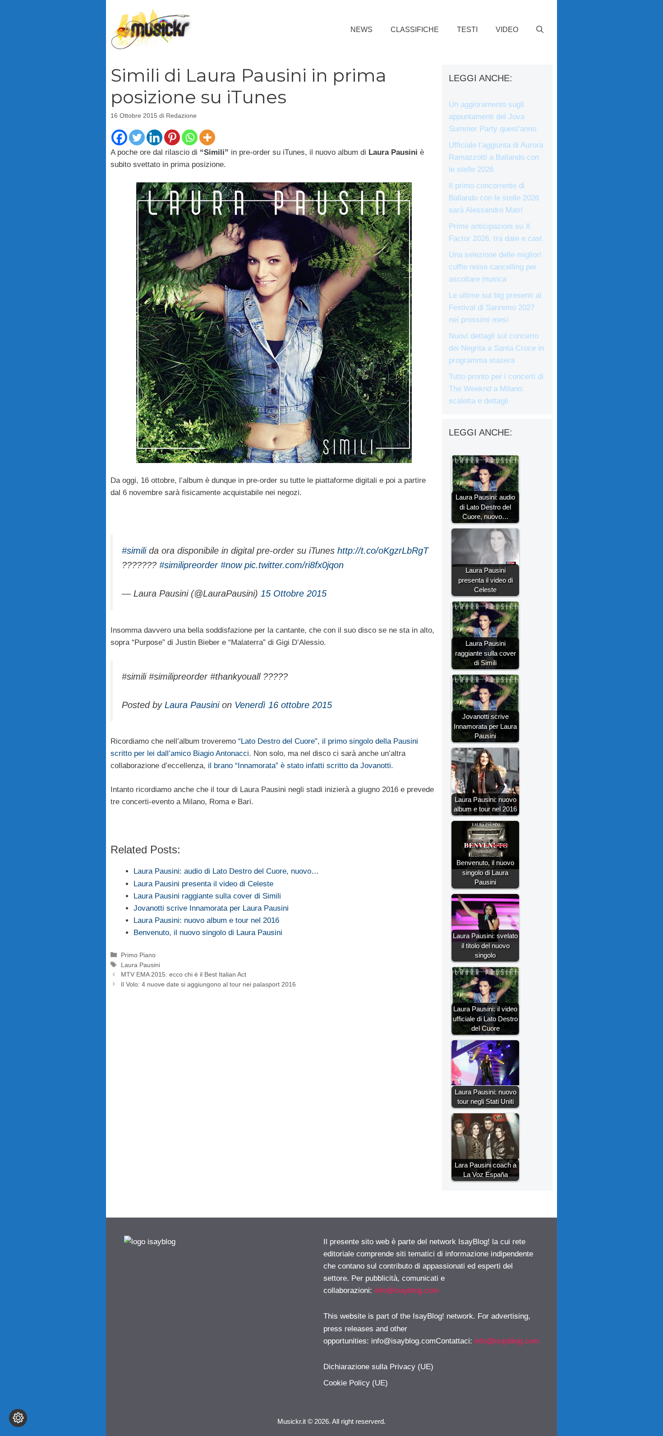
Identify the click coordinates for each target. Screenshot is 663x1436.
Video (507, 29)
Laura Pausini (192, 705)
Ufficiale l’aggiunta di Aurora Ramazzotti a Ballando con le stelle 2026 (496, 157)
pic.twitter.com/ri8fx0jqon (294, 565)
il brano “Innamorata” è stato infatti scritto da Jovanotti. (300, 765)
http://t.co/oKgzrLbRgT (382, 551)
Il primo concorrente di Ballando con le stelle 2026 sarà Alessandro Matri (494, 197)
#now (231, 565)
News (361, 29)
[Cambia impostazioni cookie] (18, 1418)
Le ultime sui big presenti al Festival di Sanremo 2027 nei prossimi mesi (495, 307)
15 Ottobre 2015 (294, 593)
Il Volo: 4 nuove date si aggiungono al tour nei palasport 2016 (208, 984)
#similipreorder (188, 565)
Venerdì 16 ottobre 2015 (283, 705)
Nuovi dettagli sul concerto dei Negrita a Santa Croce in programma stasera (496, 348)
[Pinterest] (172, 137)
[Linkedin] (154, 137)
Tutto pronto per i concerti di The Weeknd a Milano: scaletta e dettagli (496, 388)
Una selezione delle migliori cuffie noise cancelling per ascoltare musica (495, 266)
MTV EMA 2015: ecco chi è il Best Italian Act (183, 974)
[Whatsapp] (190, 137)
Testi (467, 29)
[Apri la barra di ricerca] (539, 30)
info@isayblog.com (406, 1290)
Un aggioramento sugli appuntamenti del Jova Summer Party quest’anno (492, 116)
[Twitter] (137, 137)
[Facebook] (119, 137)
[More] (207, 137)
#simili (134, 551)
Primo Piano (138, 955)
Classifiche (415, 29)
